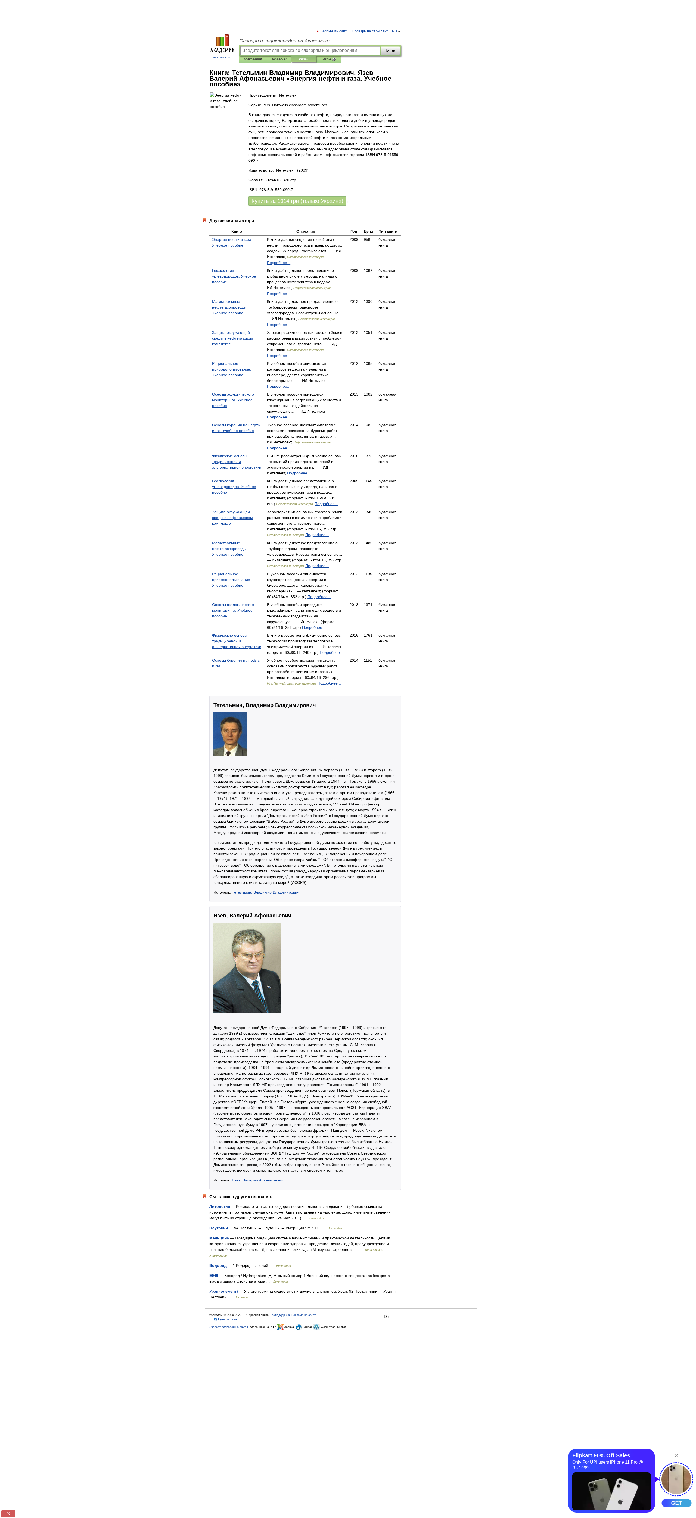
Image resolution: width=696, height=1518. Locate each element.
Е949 (213, 1275)
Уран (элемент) (223, 1291)
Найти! (390, 51)
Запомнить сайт (334, 31)
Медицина (219, 1238)
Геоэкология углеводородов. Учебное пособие (234, 276)
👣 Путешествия (225, 1319)
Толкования (252, 59)
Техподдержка (280, 1315)
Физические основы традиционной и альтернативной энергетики (236, 461)
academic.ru (222, 57)
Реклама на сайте (303, 1315)
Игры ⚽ (329, 59)
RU (394, 31)
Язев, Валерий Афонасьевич (257, 1180)
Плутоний (218, 1228)
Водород (218, 1265)
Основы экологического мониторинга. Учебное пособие (233, 400)
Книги (303, 59)
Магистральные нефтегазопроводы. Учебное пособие (229, 307)
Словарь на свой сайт (370, 31)
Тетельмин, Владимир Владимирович (265, 892)
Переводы (279, 59)
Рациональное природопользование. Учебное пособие (231, 369)
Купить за (297, 201)
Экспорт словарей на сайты (228, 1327)
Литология (219, 1206)
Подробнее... (278, 262)
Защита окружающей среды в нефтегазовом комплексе (232, 338)
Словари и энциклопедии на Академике (284, 40)
